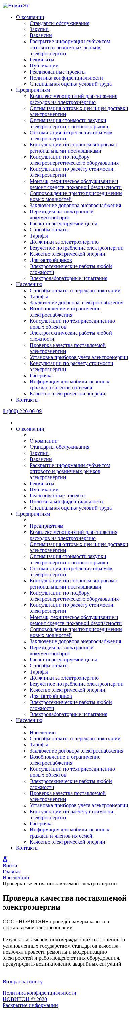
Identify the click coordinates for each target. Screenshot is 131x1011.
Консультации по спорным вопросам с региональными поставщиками (74, 148)
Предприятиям (33, 90)
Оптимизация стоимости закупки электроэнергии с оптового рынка (69, 123)
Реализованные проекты (58, 72)
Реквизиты (42, 59)
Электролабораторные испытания (68, 278)
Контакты (27, 400)
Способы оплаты (49, 230)
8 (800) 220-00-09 (22, 411)
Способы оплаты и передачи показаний (75, 290)
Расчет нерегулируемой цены (63, 223)
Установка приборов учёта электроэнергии (79, 357)
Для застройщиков (51, 260)
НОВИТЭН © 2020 (25, 999)
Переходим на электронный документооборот (62, 214)
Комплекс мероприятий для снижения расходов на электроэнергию (73, 99)
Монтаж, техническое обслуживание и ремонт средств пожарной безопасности (76, 184)
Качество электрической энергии (67, 254)
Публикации (44, 66)
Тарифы (39, 236)
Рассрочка (41, 375)
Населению (29, 284)
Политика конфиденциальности (66, 78)
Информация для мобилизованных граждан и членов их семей (70, 384)
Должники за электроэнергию (64, 242)
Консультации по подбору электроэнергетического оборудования (74, 160)
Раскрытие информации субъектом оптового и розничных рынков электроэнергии (70, 47)
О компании (30, 17)
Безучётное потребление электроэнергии (77, 248)
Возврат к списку (23, 981)
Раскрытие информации (30, 1005)
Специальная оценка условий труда (71, 84)
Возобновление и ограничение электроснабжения (65, 312)
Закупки (39, 29)
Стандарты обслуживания (59, 23)
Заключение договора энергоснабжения (75, 205)
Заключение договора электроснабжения (76, 302)
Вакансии (41, 35)
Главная (12, 871)
